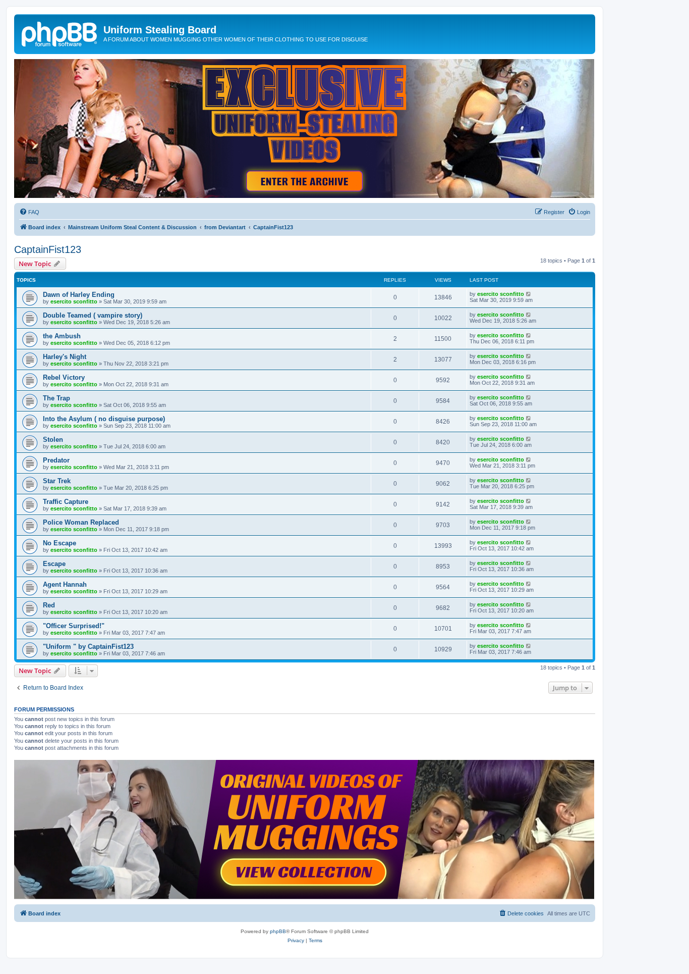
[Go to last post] (529, 294)
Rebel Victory (64, 377)
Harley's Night (64, 357)
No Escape (59, 543)
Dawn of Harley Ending (78, 294)
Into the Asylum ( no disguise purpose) (104, 419)
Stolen (53, 439)
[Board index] (60, 33)
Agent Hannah (65, 584)
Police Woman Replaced (81, 522)
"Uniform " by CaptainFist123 (88, 646)
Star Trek (57, 481)
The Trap (56, 398)
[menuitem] (29, 212)
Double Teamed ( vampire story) (92, 315)
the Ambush (62, 336)
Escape (54, 564)
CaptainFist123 (47, 249)
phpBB (278, 931)
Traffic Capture (65, 501)
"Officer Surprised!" (73, 626)
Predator (56, 460)
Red (49, 605)
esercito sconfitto (73, 301)
